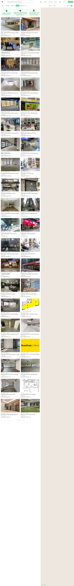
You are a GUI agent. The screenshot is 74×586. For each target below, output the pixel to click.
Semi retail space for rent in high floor (28, 394)
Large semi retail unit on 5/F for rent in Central (30, 334)
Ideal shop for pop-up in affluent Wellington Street (29, 93)
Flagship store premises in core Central (28, 133)
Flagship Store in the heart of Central (28, 233)
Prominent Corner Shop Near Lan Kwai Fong (9, 92)
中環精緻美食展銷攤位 (5, 273)
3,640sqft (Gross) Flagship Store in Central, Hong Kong (29, 274)
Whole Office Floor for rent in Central (8, 394)
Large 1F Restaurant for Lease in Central (8, 233)
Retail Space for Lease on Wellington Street (29, 113)
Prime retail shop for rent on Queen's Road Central (9, 73)
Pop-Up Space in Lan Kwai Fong (27, 173)
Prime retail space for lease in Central (8, 193)
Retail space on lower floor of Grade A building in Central (10, 254)
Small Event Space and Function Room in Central (29, 294)
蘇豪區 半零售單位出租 (5, 153)
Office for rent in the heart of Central (28, 414)
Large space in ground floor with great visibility (30, 52)
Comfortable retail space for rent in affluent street (29, 32)
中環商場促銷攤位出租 (5, 52)
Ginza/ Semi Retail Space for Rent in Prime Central (29, 73)
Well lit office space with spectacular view (29, 374)
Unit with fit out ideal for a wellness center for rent (10, 334)
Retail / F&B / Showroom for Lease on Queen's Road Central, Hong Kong (10, 32)
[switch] (72, 5)
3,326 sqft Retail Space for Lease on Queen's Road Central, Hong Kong (9, 113)
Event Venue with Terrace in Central (8, 293)
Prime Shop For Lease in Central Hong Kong (29, 153)
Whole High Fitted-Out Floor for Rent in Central (10, 354)
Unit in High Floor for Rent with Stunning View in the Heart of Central (10, 173)
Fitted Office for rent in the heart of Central (9, 414)
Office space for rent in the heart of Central (29, 314)
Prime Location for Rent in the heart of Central (10, 213)
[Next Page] (24, 420)
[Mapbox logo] (43, 585)
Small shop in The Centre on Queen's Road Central (29, 193)
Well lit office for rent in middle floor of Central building (30, 354)
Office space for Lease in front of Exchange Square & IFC (9, 314)
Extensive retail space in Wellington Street (29, 213)
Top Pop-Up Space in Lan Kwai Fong (28, 253)
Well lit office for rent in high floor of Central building (9, 374)
